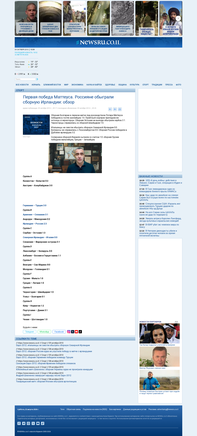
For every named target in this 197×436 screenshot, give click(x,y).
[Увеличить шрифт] (115, 109)
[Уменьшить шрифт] (110, 109)
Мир (66, 85)
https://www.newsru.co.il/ (28, 343)
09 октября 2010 (56, 343)
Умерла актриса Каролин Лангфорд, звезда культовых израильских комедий (160, 219)
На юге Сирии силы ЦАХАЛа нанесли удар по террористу (156, 213)
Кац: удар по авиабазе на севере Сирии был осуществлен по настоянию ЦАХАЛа (158, 197)
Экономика (77, 85)
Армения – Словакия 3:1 (35, 214)
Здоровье (110, 85)
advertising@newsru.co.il (167, 409)
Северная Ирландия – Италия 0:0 (40, 237)
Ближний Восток (52, 85)
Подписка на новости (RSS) (95, 409)
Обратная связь (74, 409)
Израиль (36, 85)
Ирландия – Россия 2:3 (35, 223)
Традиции (157, 85)
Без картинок (115, 409)
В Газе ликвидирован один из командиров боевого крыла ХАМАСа (157, 190)
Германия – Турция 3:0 (34, 205)
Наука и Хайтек (94, 85)
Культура (134, 85)
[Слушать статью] (122, 109)
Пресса (169, 85)
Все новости (22, 85)
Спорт (145, 85)
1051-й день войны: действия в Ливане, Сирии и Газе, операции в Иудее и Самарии (160, 182)
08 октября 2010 (56, 349)
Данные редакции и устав (134, 409)
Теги (62, 409)
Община (122, 85)
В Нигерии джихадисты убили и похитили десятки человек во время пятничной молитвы (158, 233)
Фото (178, 85)
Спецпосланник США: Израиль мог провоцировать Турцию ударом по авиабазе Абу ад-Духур (159, 206)
